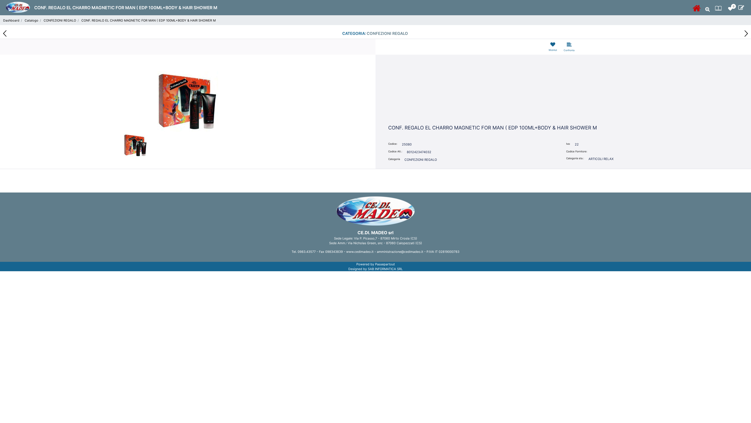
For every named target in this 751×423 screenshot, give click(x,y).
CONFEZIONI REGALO (60, 20)
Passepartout (385, 264)
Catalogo (31, 20)
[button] (187, 101)
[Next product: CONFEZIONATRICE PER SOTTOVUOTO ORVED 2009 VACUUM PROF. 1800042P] (746, 33)
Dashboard (11, 20)
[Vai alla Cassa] (741, 8)
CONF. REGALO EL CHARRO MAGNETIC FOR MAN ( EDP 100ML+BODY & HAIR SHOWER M (148, 20)
